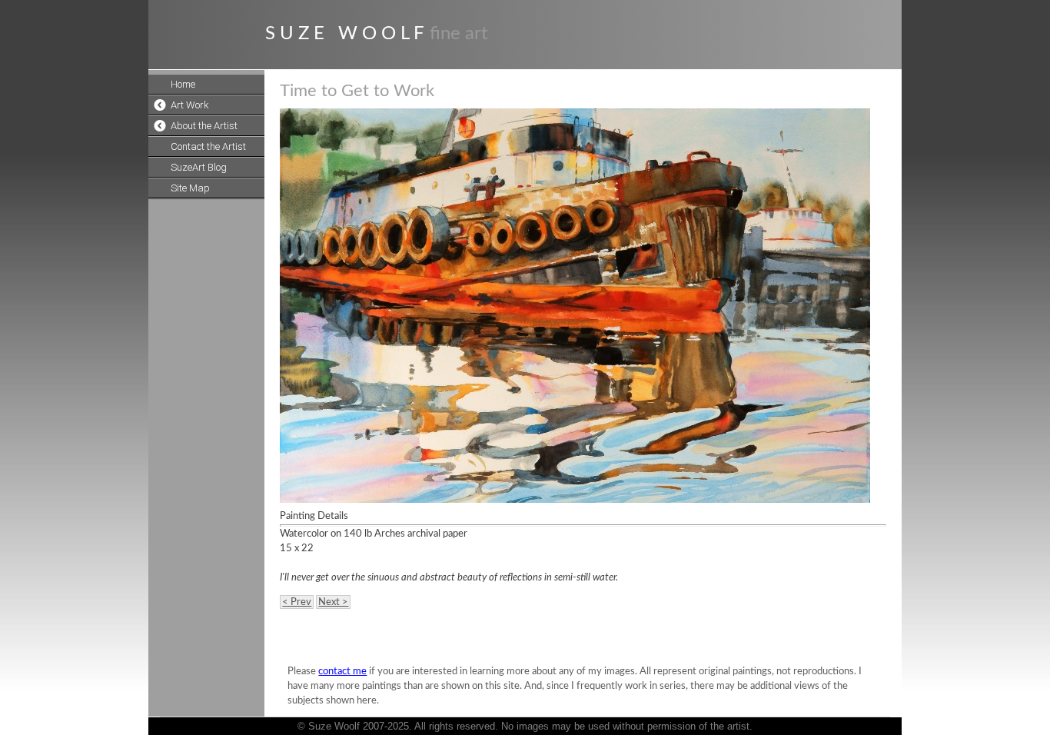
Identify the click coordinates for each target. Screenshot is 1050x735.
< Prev (296, 602)
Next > (333, 602)
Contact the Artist (208, 146)
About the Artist (204, 125)
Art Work (190, 105)
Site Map (190, 188)
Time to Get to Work (357, 90)
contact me (342, 671)
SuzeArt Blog (199, 167)
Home (183, 84)
